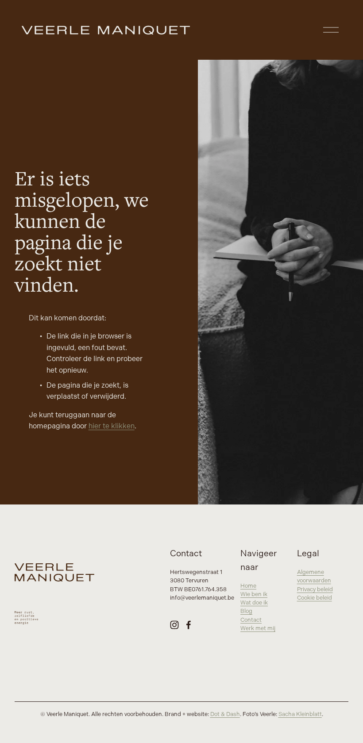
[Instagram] (174, 624)
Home (248, 585)
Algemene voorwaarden (314, 576)
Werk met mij (257, 628)
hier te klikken (112, 426)
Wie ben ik (253, 594)
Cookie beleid (314, 597)
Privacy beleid (315, 589)
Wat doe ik (254, 602)
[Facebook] (188, 624)
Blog (246, 611)
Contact (251, 620)
